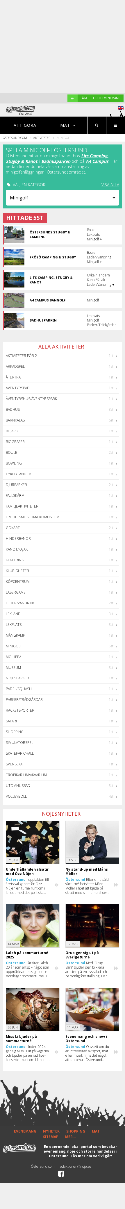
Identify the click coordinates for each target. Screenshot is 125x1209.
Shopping (15, 731)
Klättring (15, 560)
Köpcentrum (18, 581)
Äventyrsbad (18, 387)
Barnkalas (15, 420)
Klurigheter (17, 570)
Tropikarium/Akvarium (26, 774)
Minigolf (14, 646)
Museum (13, 667)
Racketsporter (20, 710)
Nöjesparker (17, 678)
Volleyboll (16, 796)
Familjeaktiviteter (22, 506)
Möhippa (13, 656)
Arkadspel (15, 366)
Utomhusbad (18, 785)
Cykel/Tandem (18, 474)
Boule (11, 452)
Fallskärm (15, 495)
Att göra (25, 125)
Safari (11, 721)
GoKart (13, 527)
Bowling (14, 463)
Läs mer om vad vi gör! (91, 1155)
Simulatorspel (19, 742)
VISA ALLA (110, 184)
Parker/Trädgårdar (24, 699)
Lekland (13, 613)
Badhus (13, 409)
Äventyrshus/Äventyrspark (31, 398)
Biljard (12, 430)
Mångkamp (15, 635)
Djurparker (16, 484)
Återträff (15, 377)
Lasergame (16, 592)
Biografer (15, 441)
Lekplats (14, 624)
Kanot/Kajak (17, 549)
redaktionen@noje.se (74, 1166)
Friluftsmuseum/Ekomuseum (32, 517)
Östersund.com (15, 137)
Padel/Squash (19, 688)
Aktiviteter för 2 (21, 355)
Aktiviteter (41, 137)
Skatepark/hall (20, 753)
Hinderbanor (18, 538)
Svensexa (14, 764)
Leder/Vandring (20, 603)
